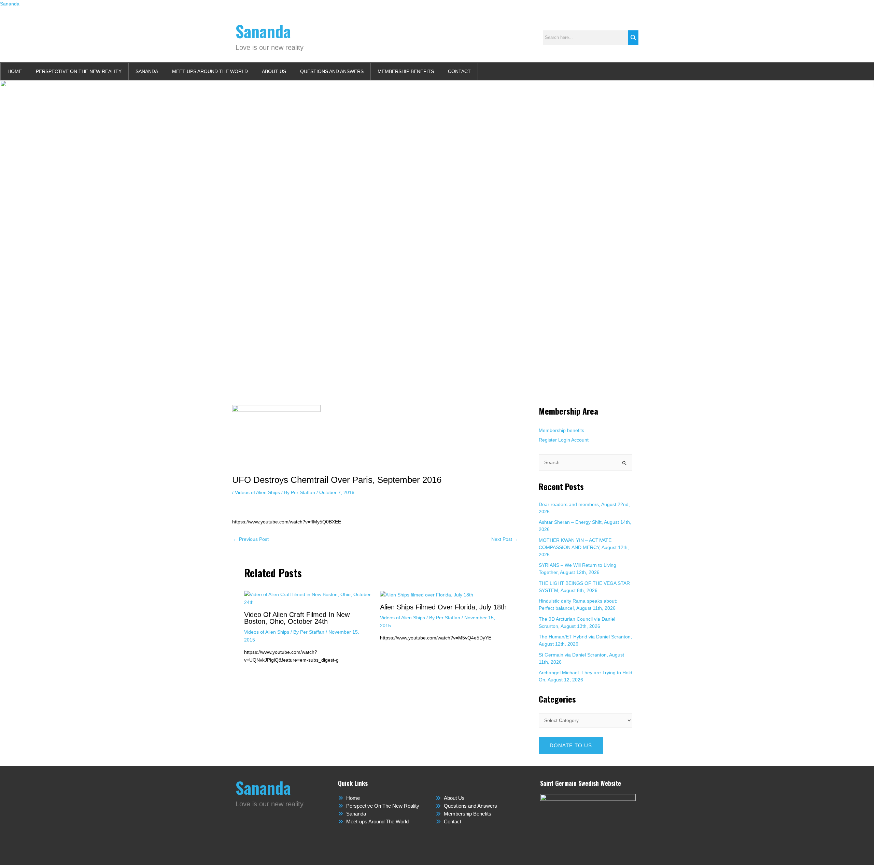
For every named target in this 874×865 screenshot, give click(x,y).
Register (548, 440)
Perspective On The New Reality (79, 71)
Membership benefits (561, 430)
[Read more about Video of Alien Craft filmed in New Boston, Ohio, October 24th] (307, 598)
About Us (274, 71)
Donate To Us (571, 745)
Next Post (504, 539)
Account (580, 440)
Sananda (9, 3)
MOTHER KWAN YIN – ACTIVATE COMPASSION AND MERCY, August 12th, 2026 (584, 547)
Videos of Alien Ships (257, 492)
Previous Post (251, 539)
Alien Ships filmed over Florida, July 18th (443, 607)
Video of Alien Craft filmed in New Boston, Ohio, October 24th (297, 618)
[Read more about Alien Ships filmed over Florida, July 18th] (426, 594)
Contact (459, 71)
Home (15, 71)
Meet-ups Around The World (210, 71)
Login (564, 440)
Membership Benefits (406, 71)
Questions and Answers (332, 71)
